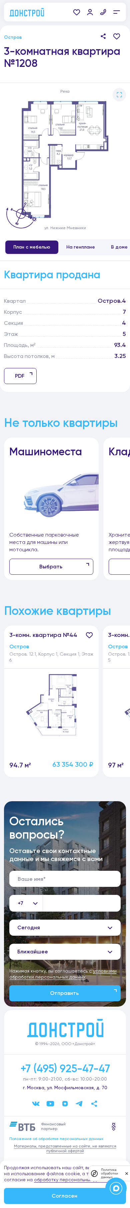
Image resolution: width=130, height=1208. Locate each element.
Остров (13, 37)
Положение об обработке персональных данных (56, 1138)
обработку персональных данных (72, 1179)
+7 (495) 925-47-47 (65, 1068)
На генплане (80, 247)
